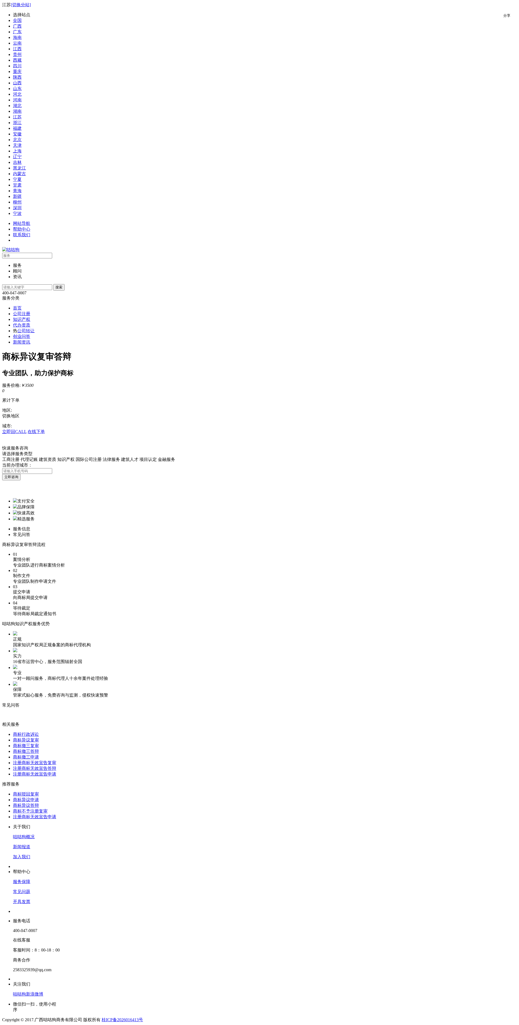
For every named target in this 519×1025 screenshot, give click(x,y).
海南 (17, 37)
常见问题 (21, 891)
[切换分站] (21, 4)
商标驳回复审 (26, 794)
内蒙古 (19, 173)
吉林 (17, 162)
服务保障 (21, 881)
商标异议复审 (26, 740)
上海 (17, 151)
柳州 (17, 202)
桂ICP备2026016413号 (122, 1019)
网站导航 (21, 223)
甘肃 (17, 185)
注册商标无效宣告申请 (34, 774)
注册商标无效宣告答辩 (34, 768)
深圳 (17, 207)
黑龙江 (19, 168)
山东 (17, 88)
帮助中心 (21, 229)
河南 (17, 100)
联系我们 (21, 234)
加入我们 (21, 856)
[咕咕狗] (10, 249)
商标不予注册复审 (30, 811)
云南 (17, 43)
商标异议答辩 (26, 805)
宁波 (17, 213)
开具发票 (21, 901)
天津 (17, 145)
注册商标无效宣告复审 (34, 762)
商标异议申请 (26, 799)
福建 (17, 128)
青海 (17, 190)
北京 (17, 139)
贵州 (17, 54)
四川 (17, 66)
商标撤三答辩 (26, 751)
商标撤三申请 (26, 757)
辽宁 (17, 156)
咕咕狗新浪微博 (28, 994)
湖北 (17, 105)
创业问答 (21, 336)
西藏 (17, 60)
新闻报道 (21, 846)
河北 (17, 94)
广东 (17, 31)
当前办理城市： (17, 465)
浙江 (17, 122)
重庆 (17, 71)
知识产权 (21, 319)
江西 (17, 48)
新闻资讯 (21, 342)
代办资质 (21, 325)
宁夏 (17, 179)
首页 (17, 308)
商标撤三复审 (26, 745)
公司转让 (26, 330)
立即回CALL (14, 431)
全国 (17, 20)
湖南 (17, 111)
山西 (17, 83)
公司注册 (21, 313)
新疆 (17, 196)
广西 (17, 26)
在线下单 (36, 431)
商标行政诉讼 (26, 734)
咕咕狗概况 (24, 836)
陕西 (17, 77)
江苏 (17, 117)
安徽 (17, 134)
